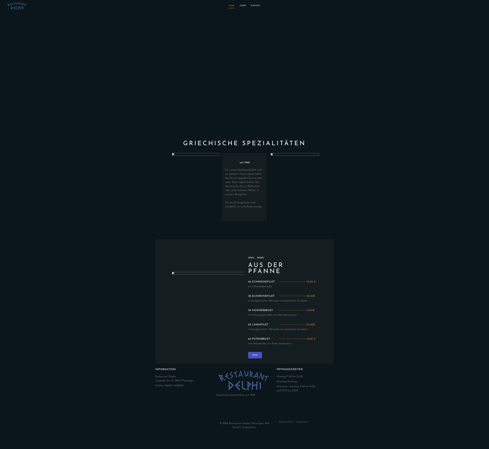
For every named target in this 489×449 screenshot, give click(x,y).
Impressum (302, 422)
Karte (243, 6)
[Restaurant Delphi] (17, 5)
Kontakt (255, 6)
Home (232, 6)
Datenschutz (286, 422)
